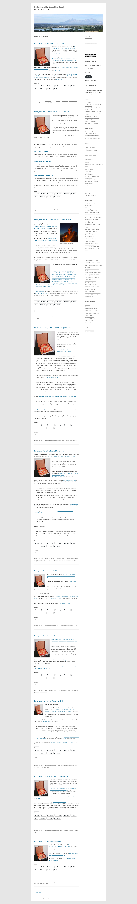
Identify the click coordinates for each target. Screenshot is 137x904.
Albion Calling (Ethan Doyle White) (92, 209)
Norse (43, 560)
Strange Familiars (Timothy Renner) (92, 282)
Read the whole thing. (39, 291)
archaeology (58, 101)
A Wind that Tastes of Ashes (59, 802)
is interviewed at (47, 721)
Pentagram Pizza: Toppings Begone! (47, 636)
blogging (58, 440)
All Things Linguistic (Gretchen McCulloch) (93, 104)
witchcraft (69, 560)
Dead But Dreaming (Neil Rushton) (92, 212)
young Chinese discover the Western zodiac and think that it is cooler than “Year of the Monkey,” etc (61, 576)
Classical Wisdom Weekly (90, 147)
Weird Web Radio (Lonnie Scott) (91, 294)
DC (61, 558)
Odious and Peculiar (89, 174)
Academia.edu (88, 102)
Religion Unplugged (89, 320)
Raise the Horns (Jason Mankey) (91, 243)
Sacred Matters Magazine (90, 179)
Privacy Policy (37, 898)
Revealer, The (88, 322)
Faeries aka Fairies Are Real (52, 377)
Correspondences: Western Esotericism (93, 111)
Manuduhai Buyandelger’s (62, 709)
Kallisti (86, 227)
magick (57, 209)
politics (72, 830)
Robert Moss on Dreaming (90, 195)
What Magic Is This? (89, 296)
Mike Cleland (87, 270)
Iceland (67, 558)
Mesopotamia (69, 882)
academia (58, 882)
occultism (58, 317)
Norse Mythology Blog (89, 236)
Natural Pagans (88, 233)
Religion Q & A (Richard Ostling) (91, 318)
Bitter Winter (87, 305)
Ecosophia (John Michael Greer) (91, 219)
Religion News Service (89, 317)
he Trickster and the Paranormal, (42, 293)
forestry (63, 558)
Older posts (37, 892)
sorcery (55, 627)
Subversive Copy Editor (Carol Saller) (92, 138)
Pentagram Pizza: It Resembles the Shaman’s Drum (52, 220)
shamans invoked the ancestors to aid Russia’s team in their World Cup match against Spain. (45, 226)
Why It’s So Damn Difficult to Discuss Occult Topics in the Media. (58, 660)
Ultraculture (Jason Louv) (90, 289)
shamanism (73, 317)
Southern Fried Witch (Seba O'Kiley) (92, 246)
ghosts (63, 101)
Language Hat (88, 173)
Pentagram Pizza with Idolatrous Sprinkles (49, 43)
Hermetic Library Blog (89, 131)
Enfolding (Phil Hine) (89, 221)
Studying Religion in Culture (91, 116)
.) (59, 79)
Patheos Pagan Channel (90, 241)
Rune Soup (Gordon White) (90, 281)
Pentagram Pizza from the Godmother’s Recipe (51, 776)
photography (71, 765)
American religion (63, 625)
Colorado (58, 558)
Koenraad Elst (88, 171)
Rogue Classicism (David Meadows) (92, 149)
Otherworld (65, 440)
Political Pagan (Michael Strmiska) (92, 176)
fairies (61, 440)
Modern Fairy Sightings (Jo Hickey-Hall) (93, 272)
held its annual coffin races (69, 480)
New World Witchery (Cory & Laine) (92, 274)
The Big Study (88, 185)
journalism (71, 558)
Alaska (57, 830)
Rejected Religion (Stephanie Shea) (92, 277)
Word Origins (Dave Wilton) (90, 121)
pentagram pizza (67, 209)
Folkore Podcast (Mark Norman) (92, 269)
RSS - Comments (88, 38)
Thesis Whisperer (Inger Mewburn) (92, 118)
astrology (69, 625)
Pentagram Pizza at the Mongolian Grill (48, 701)
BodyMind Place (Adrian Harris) (91, 161)
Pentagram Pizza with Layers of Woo (47, 841)
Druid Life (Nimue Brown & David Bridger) (93, 217)
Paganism (62, 209)
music (73, 882)
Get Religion (87, 306)
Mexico (70, 101)
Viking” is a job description (58, 476)
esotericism (63, 882)
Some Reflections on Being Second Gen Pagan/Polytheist (61, 456)
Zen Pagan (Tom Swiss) (90, 251)
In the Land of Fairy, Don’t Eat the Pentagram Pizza (52, 327)
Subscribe (88, 76)
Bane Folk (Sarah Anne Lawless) (91, 210)
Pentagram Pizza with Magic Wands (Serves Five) (51, 112)
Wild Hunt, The (88, 250)
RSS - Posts (87, 36)
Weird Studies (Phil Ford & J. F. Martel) (93, 293)
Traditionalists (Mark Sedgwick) (91, 119)
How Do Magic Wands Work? (41, 151)
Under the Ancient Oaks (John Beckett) (93, 248)
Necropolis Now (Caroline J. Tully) (92, 234)
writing (73, 560)
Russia (69, 317)
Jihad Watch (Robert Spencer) (91, 308)
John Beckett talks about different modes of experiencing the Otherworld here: (57, 396)
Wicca (76, 830)
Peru (38, 102)
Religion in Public (88, 315)
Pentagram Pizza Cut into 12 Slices (46, 571)
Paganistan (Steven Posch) (90, 239)
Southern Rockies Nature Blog (91, 181)
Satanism (41, 102)
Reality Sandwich (88, 178)
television (59, 560)
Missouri (39, 560)
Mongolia (58, 765)
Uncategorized (48, 101)
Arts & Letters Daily (89, 159)
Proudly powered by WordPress (47, 898)
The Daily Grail (58, 70)
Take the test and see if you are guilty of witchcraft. (63, 742)
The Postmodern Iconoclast (91, 284)
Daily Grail (87, 162)
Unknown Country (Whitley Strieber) (92, 291)
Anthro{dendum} (88, 106)
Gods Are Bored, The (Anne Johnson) (92, 224)
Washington (64, 560)
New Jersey (38, 627)
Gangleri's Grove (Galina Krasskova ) (92, 222)
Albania (57, 625)
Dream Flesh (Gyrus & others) (91, 167)
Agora (86, 207)
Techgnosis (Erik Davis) (89, 183)
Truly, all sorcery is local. (64, 603)
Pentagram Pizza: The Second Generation (49, 451)
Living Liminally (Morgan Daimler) (92, 229)
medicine (68, 690)
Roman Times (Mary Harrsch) (91, 150)
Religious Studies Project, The (91, 279)
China (73, 625)
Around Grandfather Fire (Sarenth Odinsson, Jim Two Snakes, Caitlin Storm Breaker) (93, 262)
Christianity (58, 690)
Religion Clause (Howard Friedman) (92, 313)
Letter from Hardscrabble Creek (49, 7)
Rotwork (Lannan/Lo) (89, 245)
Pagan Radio (87, 275)
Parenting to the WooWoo (66, 850)
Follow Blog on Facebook (91, 43)
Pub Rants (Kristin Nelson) (90, 133)
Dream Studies (88, 193)
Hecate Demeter (88, 226)
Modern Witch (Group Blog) (91, 231)
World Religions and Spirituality (91, 123)
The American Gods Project (55, 598)
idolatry (66, 101)
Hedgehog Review (89, 169)
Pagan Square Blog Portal (90, 238)
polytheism (51, 627)
